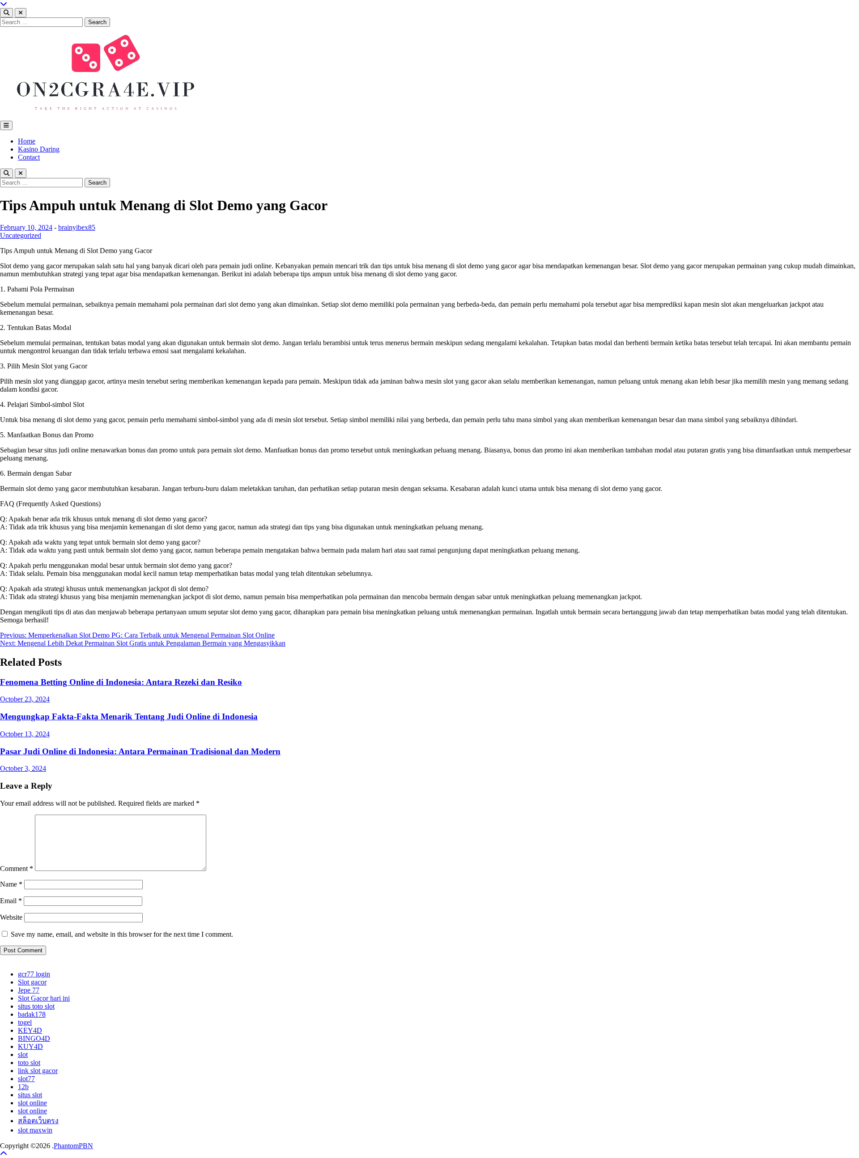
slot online (32, 1103)
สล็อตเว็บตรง (38, 1120)
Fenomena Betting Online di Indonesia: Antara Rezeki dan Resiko (121, 682)
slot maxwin (35, 1130)
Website (11, 917)
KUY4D (30, 1046)
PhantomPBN (73, 1146)
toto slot (29, 1062)
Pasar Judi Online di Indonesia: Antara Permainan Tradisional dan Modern (140, 751)
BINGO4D (34, 1038)
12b (23, 1086)
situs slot (30, 1095)
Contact (29, 157)
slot (23, 1054)
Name (11, 884)
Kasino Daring (39, 149)
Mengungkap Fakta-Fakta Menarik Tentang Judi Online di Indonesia (129, 716)
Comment (16, 868)
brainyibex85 (76, 227)
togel (25, 1022)
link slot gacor (38, 1070)
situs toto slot (36, 1006)
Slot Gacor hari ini (44, 998)
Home (26, 141)
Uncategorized (20, 235)
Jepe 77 (28, 990)
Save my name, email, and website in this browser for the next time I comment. (122, 934)
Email (11, 900)
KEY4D (30, 1030)
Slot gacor (32, 982)
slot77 (26, 1078)
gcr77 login (34, 974)
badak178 (32, 1014)
